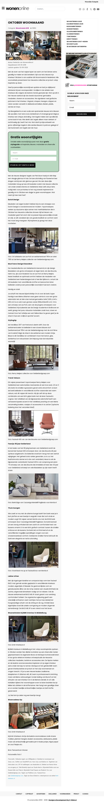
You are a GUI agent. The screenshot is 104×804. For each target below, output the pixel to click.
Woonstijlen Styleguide (91, 2)
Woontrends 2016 (22, 28)
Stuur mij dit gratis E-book (22, 165)
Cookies (85, 794)
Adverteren (40, 794)
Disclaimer (52, 794)
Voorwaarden (65, 794)
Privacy (76, 794)
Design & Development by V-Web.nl (63, 800)
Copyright (29, 794)
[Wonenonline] (18, 8)
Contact (19, 794)
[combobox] (50, 9)
